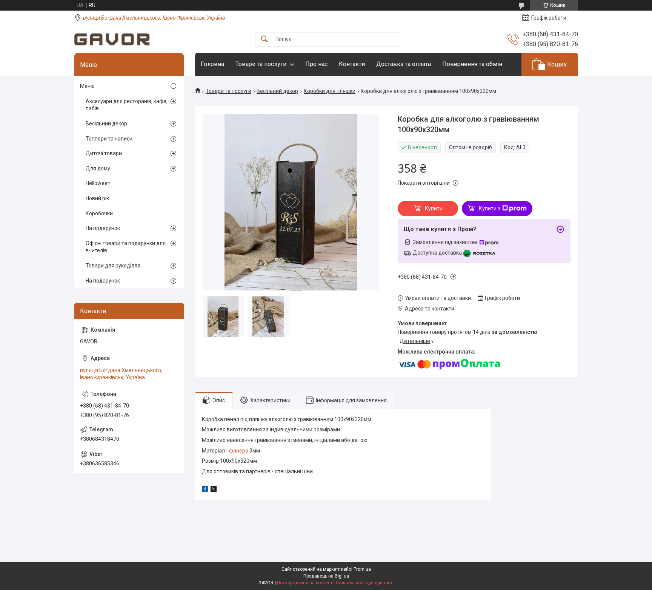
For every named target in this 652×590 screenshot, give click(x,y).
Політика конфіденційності (365, 582)
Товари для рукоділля (113, 266)
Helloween (98, 183)
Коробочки (99, 213)
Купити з (489, 208)
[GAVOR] (112, 39)
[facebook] (205, 490)
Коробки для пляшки (329, 91)
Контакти (352, 64)
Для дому (98, 168)
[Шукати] (264, 39)
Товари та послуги (260, 64)
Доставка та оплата (403, 64)
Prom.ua (362, 569)
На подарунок (103, 228)
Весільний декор (277, 91)
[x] (214, 490)
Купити (434, 208)
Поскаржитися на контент (304, 582)
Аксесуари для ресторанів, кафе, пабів (127, 105)
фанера (238, 451)
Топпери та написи (109, 139)
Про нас (316, 64)
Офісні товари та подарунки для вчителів (126, 247)
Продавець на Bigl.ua (326, 576)
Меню (87, 86)
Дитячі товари (104, 153)
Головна (212, 64)
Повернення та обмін (472, 64)
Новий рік (97, 198)
